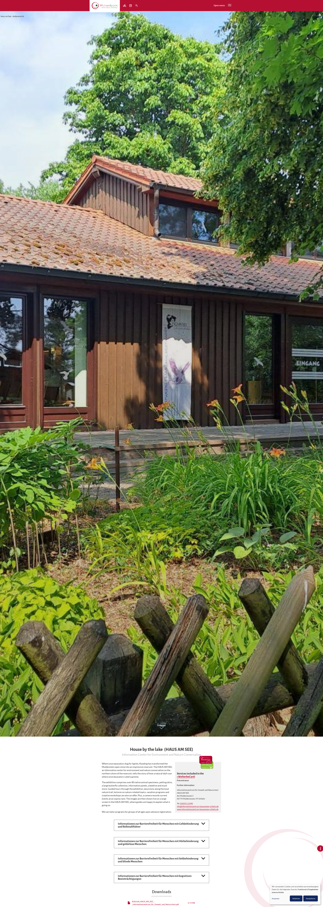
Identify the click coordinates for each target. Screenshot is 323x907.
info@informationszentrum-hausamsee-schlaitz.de (198, 806)
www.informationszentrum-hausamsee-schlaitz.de (197, 809)
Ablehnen (296, 898)
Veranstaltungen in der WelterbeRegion (131, 5)
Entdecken (161, 726)
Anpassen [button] (275, 898)
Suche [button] (137, 5)
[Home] (105, 5)
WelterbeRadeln (125, 5)
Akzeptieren (310, 898)
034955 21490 (186, 803)
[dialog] (295, 894)
